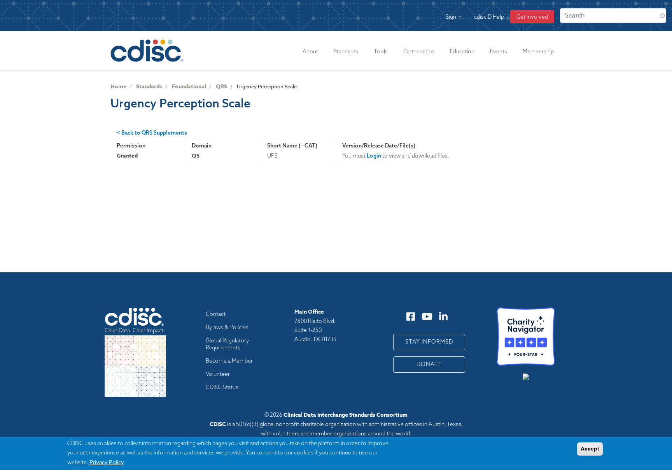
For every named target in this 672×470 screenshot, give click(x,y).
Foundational (189, 86)
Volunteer (218, 373)
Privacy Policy (106, 461)
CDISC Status (222, 387)
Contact (216, 313)
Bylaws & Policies (227, 327)
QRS (221, 86)
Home (118, 86)
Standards (149, 86)
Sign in (454, 16)
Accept (590, 448)
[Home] (148, 50)
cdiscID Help (489, 16)
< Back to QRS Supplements (151, 132)
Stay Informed (429, 341)
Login (374, 155)
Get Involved (532, 16)
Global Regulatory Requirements (227, 344)
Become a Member (229, 360)
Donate (429, 364)
